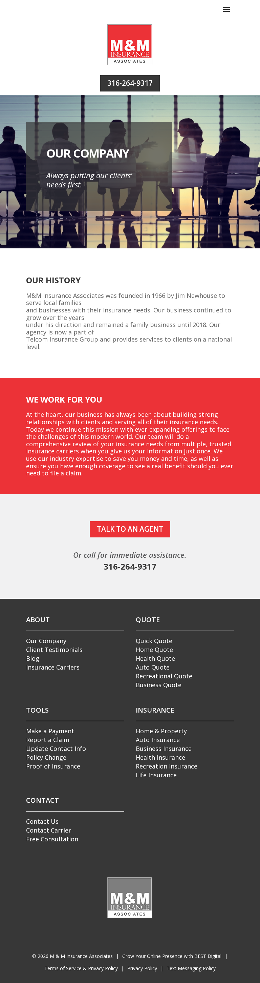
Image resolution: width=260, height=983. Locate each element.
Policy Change (46, 757)
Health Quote (155, 658)
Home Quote (154, 650)
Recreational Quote (164, 676)
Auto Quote (153, 667)
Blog (32, 658)
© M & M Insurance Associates (72, 956)
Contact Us (42, 821)
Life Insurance (156, 775)
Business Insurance (164, 748)
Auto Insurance (158, 740)
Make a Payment (50, 731)
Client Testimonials (54, 650)
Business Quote (158, 685)
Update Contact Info (56, 748)
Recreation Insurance (166, 766)
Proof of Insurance (53, 766)
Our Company (46, 641)
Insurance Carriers (53, 667)
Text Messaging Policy (191, 968)
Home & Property (161, 731)
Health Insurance (160, 757)
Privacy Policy (142, 968)
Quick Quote (154, 641)
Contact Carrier (48, 830)
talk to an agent (130, 529)
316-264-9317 (130, 83)
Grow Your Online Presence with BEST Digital (171, 956)
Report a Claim (47, 740)
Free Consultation (52, 839)
